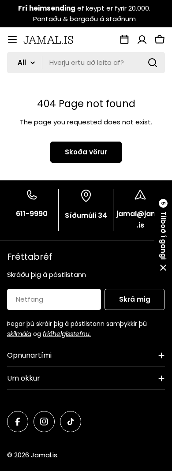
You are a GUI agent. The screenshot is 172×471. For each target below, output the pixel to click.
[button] (163, 235)
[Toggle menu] (12, 39)
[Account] (142, 39)
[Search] (152, 62)
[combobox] (86, 62)
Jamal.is (44, 455)
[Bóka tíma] (124, 39)
